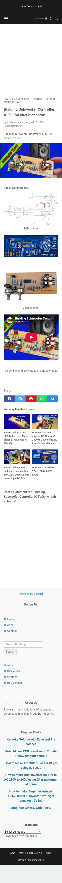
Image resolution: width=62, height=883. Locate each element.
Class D (49, 853)
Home (10, 619)
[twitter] (20, 398)
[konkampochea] (31, 6)
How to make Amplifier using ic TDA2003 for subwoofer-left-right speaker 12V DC (31, 796)
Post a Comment (13, 126)
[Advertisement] (31, 61)
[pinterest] (30, 398)
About (10, 625)
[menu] (8, 18)
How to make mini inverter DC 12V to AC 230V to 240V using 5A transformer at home (31, 779)
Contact (12, 630)
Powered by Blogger (31, 593)
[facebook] (9, 398)
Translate (31, 835)
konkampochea (36, 860)
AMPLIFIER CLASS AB (30, 853)
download (51, 370)
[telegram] (52, 398)
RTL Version (14, 682)
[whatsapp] (42, 398)
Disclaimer (13, 671)
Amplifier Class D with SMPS (31, 808)
